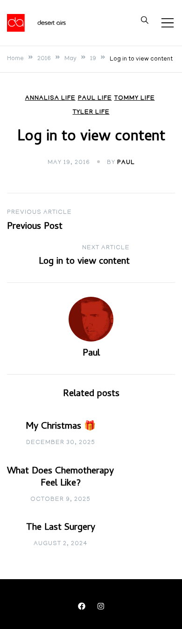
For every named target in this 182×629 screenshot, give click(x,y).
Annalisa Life (50, 99)
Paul (126, 162)
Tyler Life (91, 112)
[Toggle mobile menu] (167, 22)
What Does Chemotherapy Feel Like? (60, 478)
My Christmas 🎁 (61, 427)
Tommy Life (134, 99)
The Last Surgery (60, 528)
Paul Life (95, 99)
